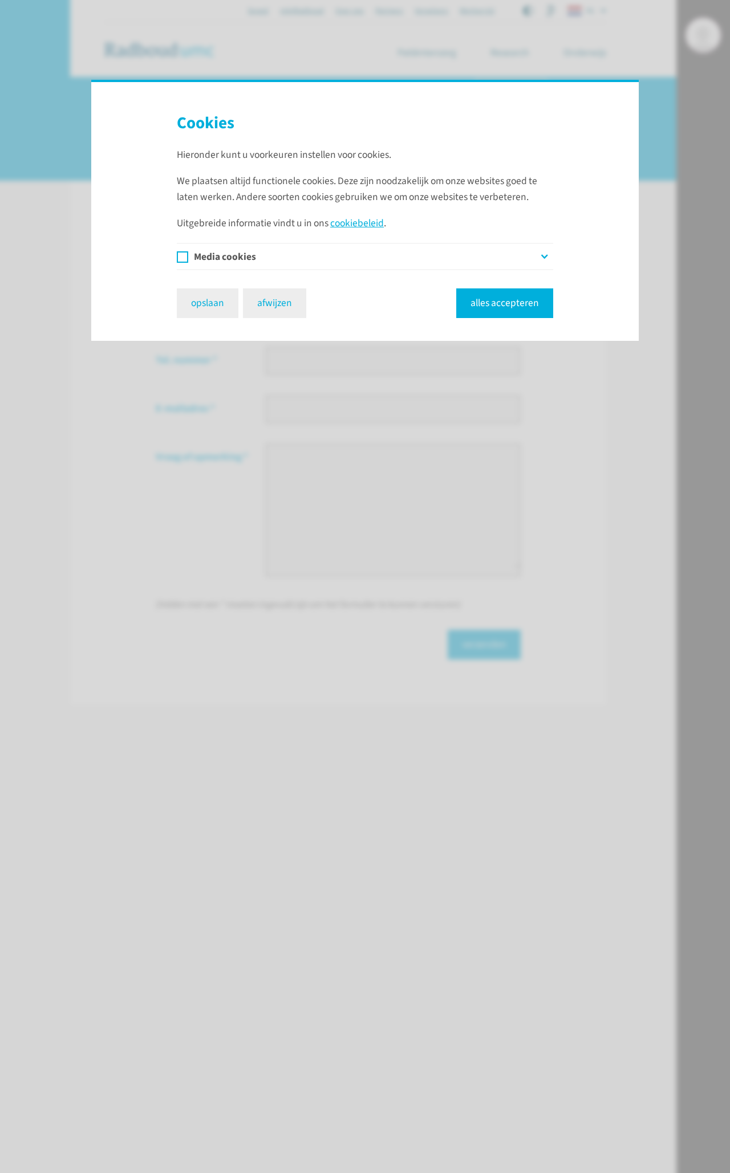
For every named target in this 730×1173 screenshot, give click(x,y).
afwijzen (274, 303)
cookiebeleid (357, 223)
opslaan (207, 303)
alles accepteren (505, 303)
